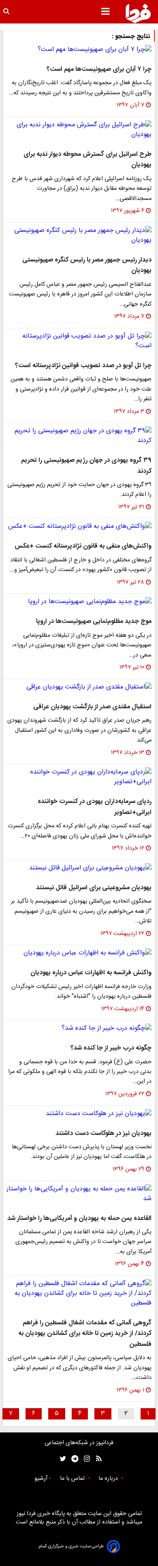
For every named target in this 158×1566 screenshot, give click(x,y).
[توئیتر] (61, 1458)
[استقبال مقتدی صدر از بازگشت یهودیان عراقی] (79, 687)
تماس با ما (73, 1478)
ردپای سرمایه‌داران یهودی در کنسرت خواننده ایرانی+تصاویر (95, 807)
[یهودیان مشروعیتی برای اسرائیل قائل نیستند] (79, 868)
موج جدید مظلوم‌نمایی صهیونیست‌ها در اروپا (94, 621)
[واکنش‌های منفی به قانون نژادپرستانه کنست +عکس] (79, 526)
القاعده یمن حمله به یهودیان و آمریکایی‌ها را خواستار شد (79, 1218)
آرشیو (40, 1478)
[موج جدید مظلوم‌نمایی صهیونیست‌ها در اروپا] (79, 602)
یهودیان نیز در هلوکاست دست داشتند (104, 1133)
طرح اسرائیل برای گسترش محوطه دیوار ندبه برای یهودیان (87, 159)
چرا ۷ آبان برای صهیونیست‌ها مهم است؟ (99, 69)
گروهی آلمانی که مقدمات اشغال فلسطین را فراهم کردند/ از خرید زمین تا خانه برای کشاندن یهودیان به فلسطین (85, 1333)
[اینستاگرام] (85, 1458)
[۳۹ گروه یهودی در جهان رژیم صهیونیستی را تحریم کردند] (79, 436)
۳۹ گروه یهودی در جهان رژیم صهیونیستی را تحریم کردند (86, 465)
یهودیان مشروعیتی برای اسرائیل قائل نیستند (94, 887)
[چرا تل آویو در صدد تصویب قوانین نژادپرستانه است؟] (79, 341)
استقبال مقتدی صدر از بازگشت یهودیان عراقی (92, 706)
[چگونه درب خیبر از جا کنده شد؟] (79, 1028)
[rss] (96, 1458)
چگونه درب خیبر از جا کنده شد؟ (111, 1048)
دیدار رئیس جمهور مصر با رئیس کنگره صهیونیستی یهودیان (87, 265)
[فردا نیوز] (138, 13)
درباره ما (109, 1478)
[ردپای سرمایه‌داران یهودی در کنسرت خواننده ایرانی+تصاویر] (79, 777)
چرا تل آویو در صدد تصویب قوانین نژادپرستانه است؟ (83, 365)
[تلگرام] (72, 1458)
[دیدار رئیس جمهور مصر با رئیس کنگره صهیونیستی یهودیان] (79, 235)
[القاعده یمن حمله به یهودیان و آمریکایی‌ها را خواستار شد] (79, 1194)
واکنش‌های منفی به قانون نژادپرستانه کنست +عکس (83, 546)
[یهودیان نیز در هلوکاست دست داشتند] (79, 1114)
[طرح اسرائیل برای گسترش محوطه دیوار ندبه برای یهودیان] (79, 130)
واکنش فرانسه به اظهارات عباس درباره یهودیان (91, 972)
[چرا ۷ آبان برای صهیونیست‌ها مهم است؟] (79, 50)
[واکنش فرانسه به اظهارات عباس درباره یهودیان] (79, 953)
